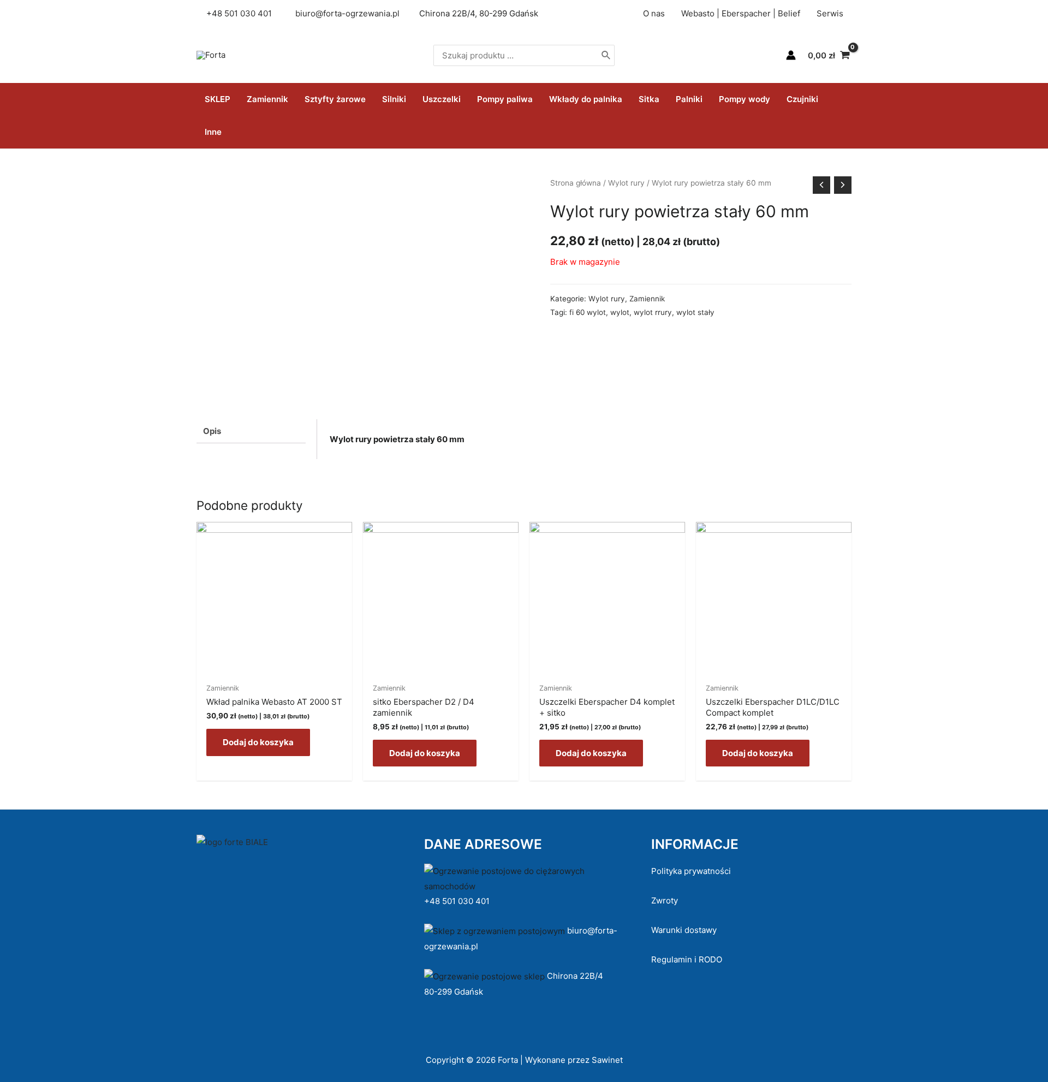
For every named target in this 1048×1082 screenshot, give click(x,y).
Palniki (689, 99)
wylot (619, 312)
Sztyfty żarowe (335, 99)
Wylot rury (626, 183)
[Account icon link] (791, 55)
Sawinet (607, 1060)
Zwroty (664, 900)
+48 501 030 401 (458, 901)
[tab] (251, 431)
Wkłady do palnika (585, 99)
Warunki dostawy (684, 930)
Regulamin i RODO (686, 959)
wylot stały (695, 312)
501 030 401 (249, 13)
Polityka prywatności (691, 871)
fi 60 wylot (587, 312)
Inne (213, 132)
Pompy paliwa (505, 99)
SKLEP (217, 99)
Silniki (394, 99)
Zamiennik (267, 99)
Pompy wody (744, 99)
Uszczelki (441, 99)
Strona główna (575, 183)
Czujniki (802, 99)
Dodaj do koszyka (258, 742)
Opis (212, 431)
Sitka (649, 99)
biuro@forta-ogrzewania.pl (347, 13)
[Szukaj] (606, 55)
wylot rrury (653, 312)
